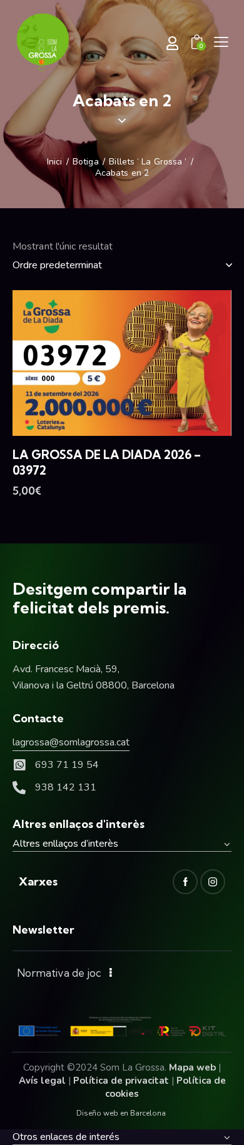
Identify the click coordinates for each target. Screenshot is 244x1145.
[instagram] (212, 881)
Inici (55, 162)
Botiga (86, 162)
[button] (221, 41)
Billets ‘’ (147, 162)
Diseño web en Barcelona (121, 1113)
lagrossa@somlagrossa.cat (71, 742)
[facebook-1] (185, 881)
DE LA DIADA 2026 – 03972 (107, 462)
